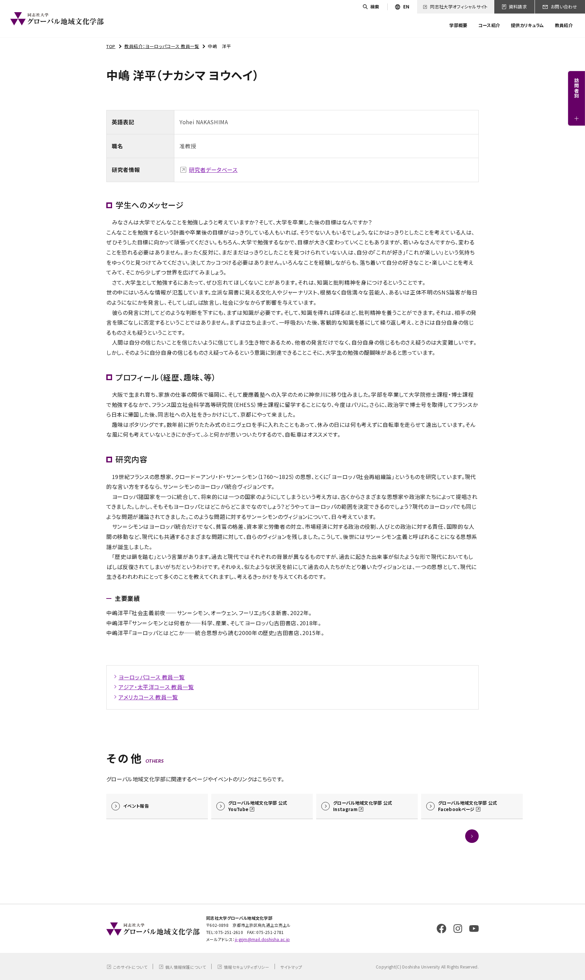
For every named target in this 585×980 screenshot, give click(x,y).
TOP (110, 46)
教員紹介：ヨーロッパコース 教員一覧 (161, 46)
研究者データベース (213, 170)
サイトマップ (291, 967)
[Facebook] (441, 928)
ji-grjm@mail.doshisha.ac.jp (262, 939)
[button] (472, 836)
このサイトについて (130, 967)
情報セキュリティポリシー (246, 967)
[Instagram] (457, 928)
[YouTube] (474, 928)
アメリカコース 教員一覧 (148, 697)
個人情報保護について (185, 967)
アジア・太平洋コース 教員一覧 (156, 687)
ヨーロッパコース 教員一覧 (151, 677)
